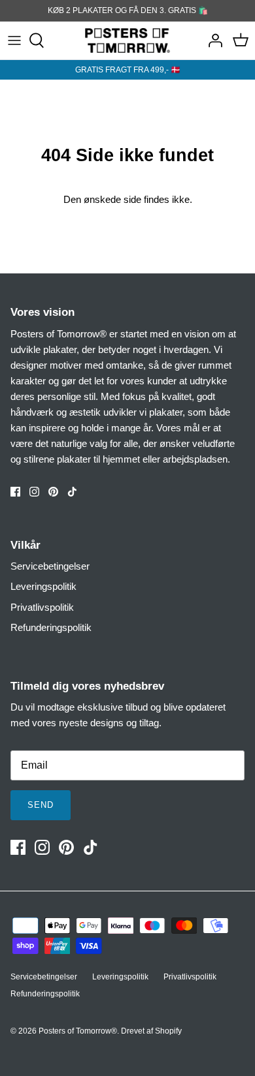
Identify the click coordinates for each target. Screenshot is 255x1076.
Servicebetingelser (50, 566)
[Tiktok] (72, 492)
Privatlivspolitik (42, 607)
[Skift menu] (14, 40)
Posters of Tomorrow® (78, 1031)
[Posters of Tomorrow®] (127, 40)
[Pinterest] (53, 492)
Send (40, 805)
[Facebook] (15, 492)
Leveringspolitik (43, 586)
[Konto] (211, 40)
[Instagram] (34, 492)
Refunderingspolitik (51, 627)
